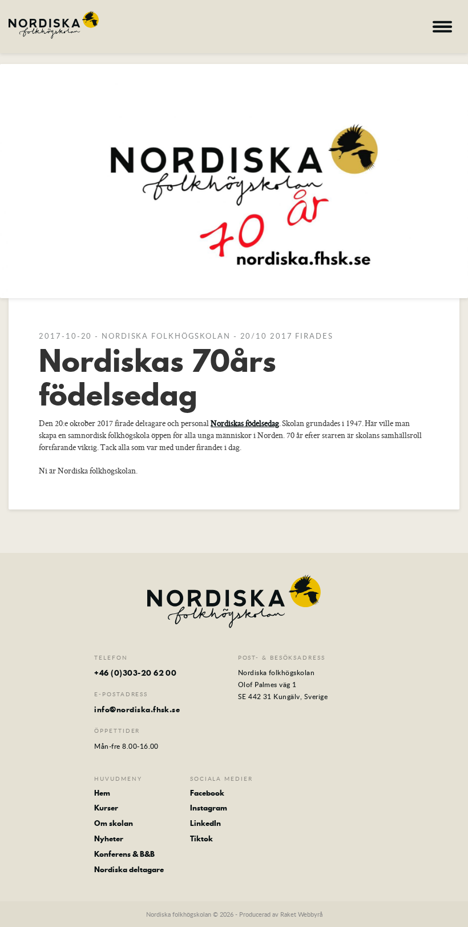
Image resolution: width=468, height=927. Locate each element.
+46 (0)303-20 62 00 (135, 673)
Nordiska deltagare (129, 869)
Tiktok (201, 839)
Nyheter (108, 839)
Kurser (106, 808)
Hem (102, 793)
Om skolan (113, 823)
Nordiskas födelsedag (245, 423)
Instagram (208, 808)
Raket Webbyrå (301, 914)
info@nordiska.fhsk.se (137, 709)
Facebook (207, 793)
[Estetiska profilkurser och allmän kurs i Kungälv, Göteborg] (54, 25)
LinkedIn (205, 823)
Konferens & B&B (124, 854)
